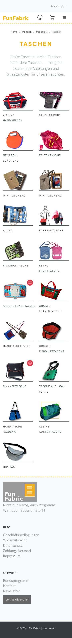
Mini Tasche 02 (14, 195)
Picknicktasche (15, 265)
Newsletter (11, 590)
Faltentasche (50, 155)
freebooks (42, 31)
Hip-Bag (9, 466)
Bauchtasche (49, 115)
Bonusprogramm (16, 580)
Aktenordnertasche (19, 305)
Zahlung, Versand (17, 550)
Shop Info (56, 6)
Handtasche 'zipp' (17, 345)
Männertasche (14, 386)
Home (14, 31)
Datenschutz (13, 545)
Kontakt (9, 585)
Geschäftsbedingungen (21, 534)
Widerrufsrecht (15, 540)
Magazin (27, 31)
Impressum (11, 555)
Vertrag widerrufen (17, 599)
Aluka (7, 230)
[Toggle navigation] (64, 17)
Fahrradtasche (51, 230)
